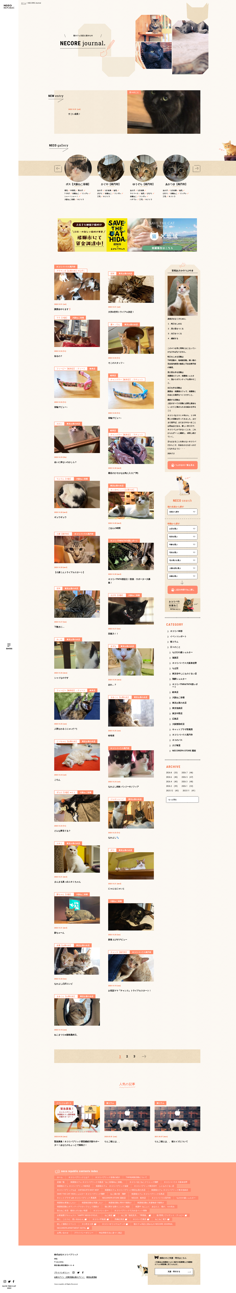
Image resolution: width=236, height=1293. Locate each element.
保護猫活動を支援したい (92, 1203)
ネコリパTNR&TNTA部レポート (185, 685)
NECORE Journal (34, 3)
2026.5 (187, 777)
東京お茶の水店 (179, 703)
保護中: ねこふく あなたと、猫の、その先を (155, 1206)
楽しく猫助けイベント (66, 1224)
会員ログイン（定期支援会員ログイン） (69, 1277)
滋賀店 (175, 657)
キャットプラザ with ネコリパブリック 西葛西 (76, 1198)
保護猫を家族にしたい (66, 1203)
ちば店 (175, 668)
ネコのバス (177, 740)
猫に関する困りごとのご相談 (117, 1206)
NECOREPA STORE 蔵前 (184, 750)
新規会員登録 (91, 1277)
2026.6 (172, 777)
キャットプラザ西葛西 (182, 729)
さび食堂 (176, 745)
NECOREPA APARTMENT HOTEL (71, 1228)
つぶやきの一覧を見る (184, 465)
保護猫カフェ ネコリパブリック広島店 (147, 1194)
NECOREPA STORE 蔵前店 (114, 1198)
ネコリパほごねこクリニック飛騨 (143, 1182)
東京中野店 (177, 713)
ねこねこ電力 (160, 1219)
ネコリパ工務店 (139, 1219)
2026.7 (187, 772)
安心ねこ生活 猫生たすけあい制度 (72, 1210)
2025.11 (189, 790)
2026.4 (172, 781)
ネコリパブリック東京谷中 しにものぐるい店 (154, 1186)
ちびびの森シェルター (182, 652)
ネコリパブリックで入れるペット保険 (130, 1210)
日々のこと (175, 647)
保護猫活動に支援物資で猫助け (150, 1203)
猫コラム (174, 642)
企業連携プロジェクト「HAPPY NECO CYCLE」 (78, 1215)
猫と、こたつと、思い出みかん (70, 1219)
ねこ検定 (108, 1215)
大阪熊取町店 (178, 724)
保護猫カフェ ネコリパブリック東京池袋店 (169, 1190)
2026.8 (172, 772)
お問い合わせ (62, 1233)
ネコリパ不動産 (99, 1219)
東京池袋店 (177, 708)
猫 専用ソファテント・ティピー (170, 1215)
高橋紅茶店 (119, 1219)
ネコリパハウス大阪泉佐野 (184, 663)
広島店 (175, 719)
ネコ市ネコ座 (87, 1224)
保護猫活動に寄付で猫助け (120, 1203)
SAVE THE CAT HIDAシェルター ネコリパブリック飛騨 (81, 1194)
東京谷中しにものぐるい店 (184, 673)
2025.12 (172, 790)
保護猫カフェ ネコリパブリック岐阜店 (73, 1186)
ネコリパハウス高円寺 (182, 734)
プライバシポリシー (62, 1272)
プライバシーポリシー (83, 1233)
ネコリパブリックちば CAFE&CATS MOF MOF (78, 1190)
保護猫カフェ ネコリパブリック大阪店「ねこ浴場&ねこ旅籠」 (97, 1182)
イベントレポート (178, 636)
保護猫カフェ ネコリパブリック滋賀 (112, 1186)
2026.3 (187, 781)
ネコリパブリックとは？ (78, 1177)
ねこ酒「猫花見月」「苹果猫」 (134, 1215)
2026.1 (187, 786)
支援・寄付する (174, 1272)
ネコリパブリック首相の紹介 (107, 1177)
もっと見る (172, 800)
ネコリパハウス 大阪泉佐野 (175, 1182)
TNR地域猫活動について (136, 1177)
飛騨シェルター (179, 679)
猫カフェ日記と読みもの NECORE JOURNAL (153, 1224)
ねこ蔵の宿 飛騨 (118, 1194)
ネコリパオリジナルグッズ (113, 1224)
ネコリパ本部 (176, 631)
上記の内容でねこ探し (184, 590)
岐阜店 (175, 692)
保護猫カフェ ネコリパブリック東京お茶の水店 (125, 1190)
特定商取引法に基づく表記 (110, 1233)
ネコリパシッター (101, 1210)
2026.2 (172, 786)
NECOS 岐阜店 (139, 1198)
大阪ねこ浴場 (178, 697)
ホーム (23, 3)
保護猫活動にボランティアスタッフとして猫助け (78, 1206)
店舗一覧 (61, 1182)
